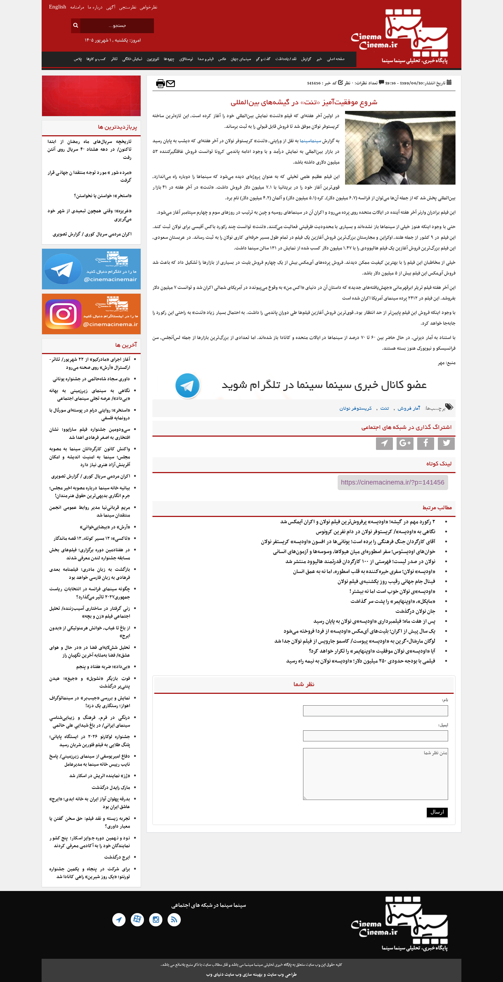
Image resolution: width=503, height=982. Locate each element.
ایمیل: (443, 725)
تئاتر (114, 59)
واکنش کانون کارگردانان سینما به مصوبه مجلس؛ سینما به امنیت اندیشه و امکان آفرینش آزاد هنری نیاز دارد (89, 457)
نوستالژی (186, 59)
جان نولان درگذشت (415, 611)
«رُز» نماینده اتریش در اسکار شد (99, 776)
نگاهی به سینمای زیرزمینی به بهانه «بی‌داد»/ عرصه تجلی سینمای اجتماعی (89, 395)
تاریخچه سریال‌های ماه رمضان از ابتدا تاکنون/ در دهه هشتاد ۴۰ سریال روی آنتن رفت (89, 150)
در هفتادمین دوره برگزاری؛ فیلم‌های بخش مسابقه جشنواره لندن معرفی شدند (89, 554)
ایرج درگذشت (117, 857)
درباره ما (95, 7)
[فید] (174, 919)
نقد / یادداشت (285, 59)
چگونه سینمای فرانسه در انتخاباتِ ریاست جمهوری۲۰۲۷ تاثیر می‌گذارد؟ (89, 593)
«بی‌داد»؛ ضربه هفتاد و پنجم (103, 667)
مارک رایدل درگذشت (111, 788)
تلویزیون (153, 59)
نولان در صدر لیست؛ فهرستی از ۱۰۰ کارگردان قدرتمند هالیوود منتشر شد (360, 561)
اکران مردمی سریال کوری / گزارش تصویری (92, 234)
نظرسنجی (127, 7)
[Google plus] (405, 443)
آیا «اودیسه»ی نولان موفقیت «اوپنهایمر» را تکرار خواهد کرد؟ (372, 651)
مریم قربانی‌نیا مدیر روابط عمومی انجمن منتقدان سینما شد (89, 512)
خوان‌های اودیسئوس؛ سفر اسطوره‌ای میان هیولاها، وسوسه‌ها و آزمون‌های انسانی (354, 551)
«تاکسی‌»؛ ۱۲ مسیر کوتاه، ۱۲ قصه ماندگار (91, 539)
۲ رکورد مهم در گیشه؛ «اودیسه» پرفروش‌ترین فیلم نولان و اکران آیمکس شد (357, 522)
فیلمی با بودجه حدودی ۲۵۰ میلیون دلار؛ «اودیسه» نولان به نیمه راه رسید (360, 661)
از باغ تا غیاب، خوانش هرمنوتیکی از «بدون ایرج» (89, 632)
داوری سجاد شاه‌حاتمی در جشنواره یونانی (91, 379)
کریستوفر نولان (356, 409)
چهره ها (169, 59)
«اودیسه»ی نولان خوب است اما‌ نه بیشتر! (392, 591)
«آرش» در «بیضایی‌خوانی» (105, 527)
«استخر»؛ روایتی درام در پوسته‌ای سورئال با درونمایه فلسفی (89, 414)
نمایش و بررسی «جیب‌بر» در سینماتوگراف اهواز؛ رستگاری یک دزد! (89, 702)
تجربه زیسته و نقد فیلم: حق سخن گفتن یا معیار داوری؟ (89, 823)
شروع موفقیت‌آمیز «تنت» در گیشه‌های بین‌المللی (304, 103)
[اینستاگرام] (155, 919)
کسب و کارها (96, 59)
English (57, 7)
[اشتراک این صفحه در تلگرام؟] (384, 443)
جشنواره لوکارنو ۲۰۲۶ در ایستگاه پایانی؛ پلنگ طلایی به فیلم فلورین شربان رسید (89, 741)
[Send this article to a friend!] (170, 83)
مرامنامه (77, 7)
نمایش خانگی (132, 59)
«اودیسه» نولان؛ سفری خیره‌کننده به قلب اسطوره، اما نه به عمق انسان (364, 571)
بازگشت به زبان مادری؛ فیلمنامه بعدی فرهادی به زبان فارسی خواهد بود (89, 573)
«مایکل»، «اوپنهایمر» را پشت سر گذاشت (393, 601)
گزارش (306, 59)
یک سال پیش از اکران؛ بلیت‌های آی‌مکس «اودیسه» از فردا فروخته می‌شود (359, 631)
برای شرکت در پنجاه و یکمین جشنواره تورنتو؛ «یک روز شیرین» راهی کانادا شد (89, 873)
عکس (222, 59)
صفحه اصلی (336, 59)
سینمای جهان (241, 59)
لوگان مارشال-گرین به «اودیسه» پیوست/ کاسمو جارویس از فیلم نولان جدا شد (354, 641)
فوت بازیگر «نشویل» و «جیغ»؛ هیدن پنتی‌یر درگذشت (89, 683)
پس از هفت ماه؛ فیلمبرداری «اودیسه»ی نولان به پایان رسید (374, 621)
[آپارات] (137, 919)
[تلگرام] (119, 919)
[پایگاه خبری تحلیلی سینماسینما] (409, 37)
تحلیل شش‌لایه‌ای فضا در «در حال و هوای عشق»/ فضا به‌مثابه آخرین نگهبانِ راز (89, 652)
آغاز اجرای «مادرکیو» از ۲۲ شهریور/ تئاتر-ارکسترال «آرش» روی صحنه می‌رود (89, 363)
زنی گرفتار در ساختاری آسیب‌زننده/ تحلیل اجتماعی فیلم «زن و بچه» (89, 613)
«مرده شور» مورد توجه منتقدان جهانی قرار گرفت (89, 177)
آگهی (110, 7)
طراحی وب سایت (282, 974)
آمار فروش (409, 409)
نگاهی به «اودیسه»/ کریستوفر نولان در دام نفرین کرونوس (375, 532)
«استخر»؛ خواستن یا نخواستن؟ (102, 196)
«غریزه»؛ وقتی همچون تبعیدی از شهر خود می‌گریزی (89, 215)
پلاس (78, 59)
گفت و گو (263, 59)
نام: (445, 700)
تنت (384, 409)
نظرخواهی (148, 7)
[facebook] (425, 443)
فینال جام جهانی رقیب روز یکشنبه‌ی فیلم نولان (386, 581)
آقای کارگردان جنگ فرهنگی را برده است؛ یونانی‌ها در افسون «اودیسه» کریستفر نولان (348, 541)
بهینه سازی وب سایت (244, 974)
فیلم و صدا (206, 59)
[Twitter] (446, 443)
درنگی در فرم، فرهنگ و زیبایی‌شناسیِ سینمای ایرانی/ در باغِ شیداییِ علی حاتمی (89, 722)
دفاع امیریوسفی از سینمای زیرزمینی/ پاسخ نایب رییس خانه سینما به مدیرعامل (89, 760)
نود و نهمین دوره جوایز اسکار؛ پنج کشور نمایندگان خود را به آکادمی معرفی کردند (89, 842)
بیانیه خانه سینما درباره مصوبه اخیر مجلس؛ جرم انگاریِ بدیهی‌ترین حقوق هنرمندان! (89, 492)
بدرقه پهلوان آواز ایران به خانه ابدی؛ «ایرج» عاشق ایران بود (89, 803)
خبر (319, 59)
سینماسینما (310, 141)
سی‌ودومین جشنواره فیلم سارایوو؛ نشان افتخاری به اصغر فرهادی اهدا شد (89, 433)
